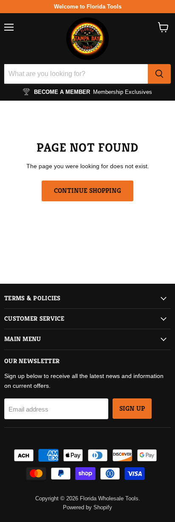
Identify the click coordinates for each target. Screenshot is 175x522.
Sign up (132, 408)
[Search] (159, 74)
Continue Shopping (87, 190)
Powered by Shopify (87, 507)
